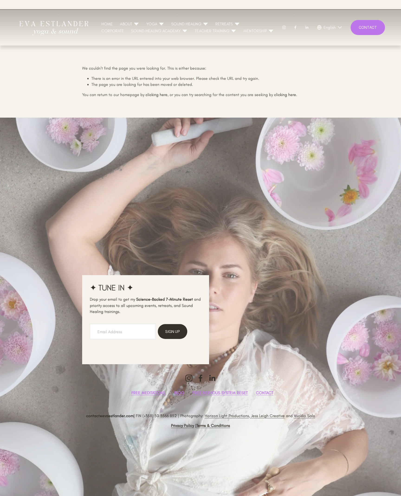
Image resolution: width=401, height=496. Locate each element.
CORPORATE (112, 30)
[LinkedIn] (307, 27)
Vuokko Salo (304, 415)
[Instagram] (284, 27)
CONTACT (368, 27)
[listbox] (330, 27)
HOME (107, 23)
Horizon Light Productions (227, 415)
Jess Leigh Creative (267, 415)
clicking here (157, 94)
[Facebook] (295, 27)
